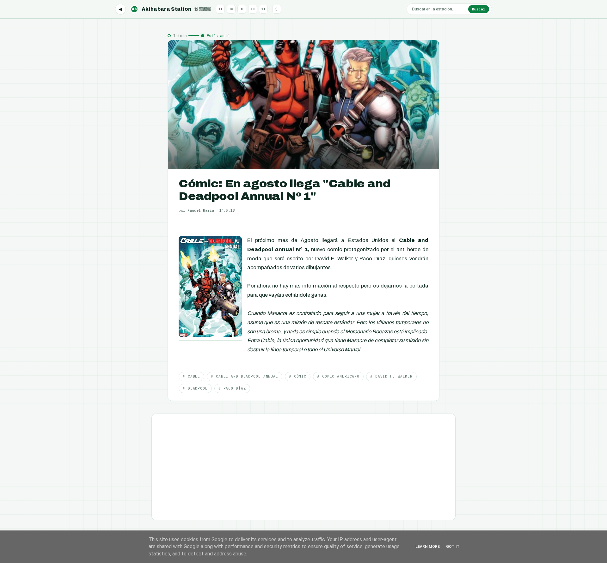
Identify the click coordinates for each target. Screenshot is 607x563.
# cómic (297, 376)
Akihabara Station (172, 9)
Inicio (180, 35)
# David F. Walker (391, 376)
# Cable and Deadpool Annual (244, 376)
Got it (453, 546)
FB (252, 9)
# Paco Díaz (232, 388)
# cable (191, 376)
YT (263, 9)
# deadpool (195, 388)
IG (231, 9)
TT (220, 9)
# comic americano (338, 376)
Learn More (427, 546)
